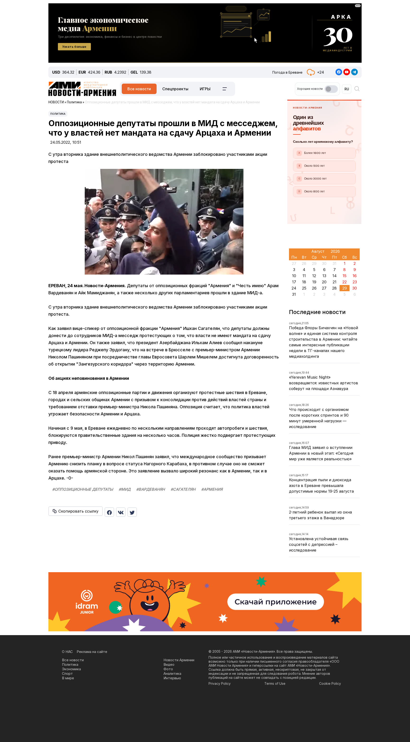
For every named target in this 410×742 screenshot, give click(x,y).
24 (294, 288)
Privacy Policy (220, 683)
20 (324, 282)
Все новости (139, 88)
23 (355, 282)
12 (314, 275)
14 (334, 275)
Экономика (71, 669)
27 (324, 288)
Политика (57, 113)
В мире (68, 678)
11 (304, 275)
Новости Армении (178, 660)
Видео (168, 664)
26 (314, 288)
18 (304, 282)
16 (355, 275)
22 (344, 282)
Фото (168, 669)
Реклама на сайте (92, 651)
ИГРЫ (205, 88)
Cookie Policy (330, 683)
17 (294, 282)
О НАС (67, 651)
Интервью (172, 678)
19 (314, 282)
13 (324, 275)
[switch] (331, 89)
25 (304, 288)
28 (334, 288)
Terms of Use (274, 683)
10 (294, 275)
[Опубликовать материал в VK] (121, 512)
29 (344, 288)
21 (334, 282)
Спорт (67, 673)
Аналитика (172, 673)
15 (344, 275)
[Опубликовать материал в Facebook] (109, 512)
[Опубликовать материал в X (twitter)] (132, 512)
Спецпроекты (175, 88)
